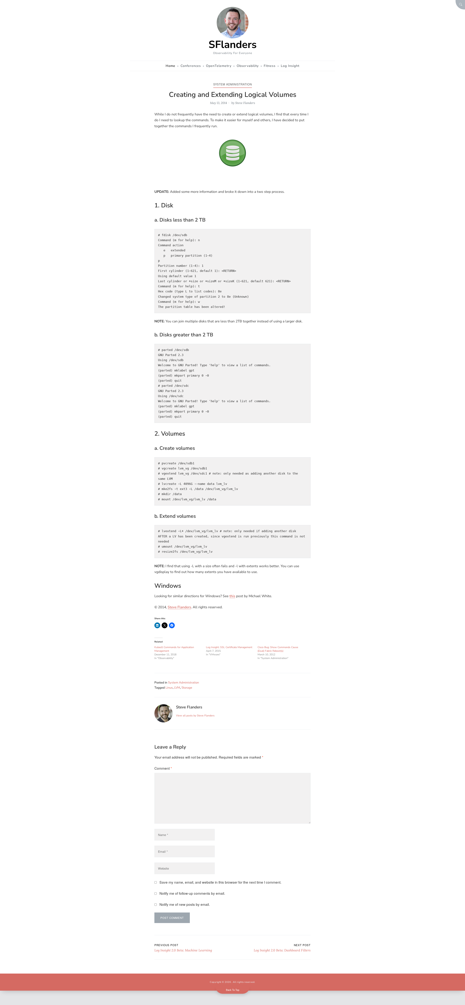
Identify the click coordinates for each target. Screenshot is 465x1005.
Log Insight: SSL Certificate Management (229, 647)
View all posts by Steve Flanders (195, 715)
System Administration (232, 84)
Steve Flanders (245, 103)
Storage (186, 688)
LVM (177, 688)
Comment (163, 768)
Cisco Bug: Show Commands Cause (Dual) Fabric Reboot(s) (278, 649)
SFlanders (233, 44)
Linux (169, 688)
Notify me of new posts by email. (184, 904)
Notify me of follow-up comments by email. (192, 893)
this (232, 596)
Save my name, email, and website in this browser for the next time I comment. (220, 882)
